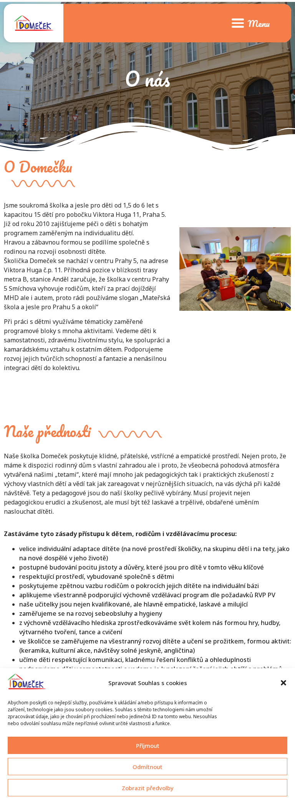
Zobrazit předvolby (148, 788)
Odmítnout (147, 767)
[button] (283, 683)
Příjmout (147, 745)
